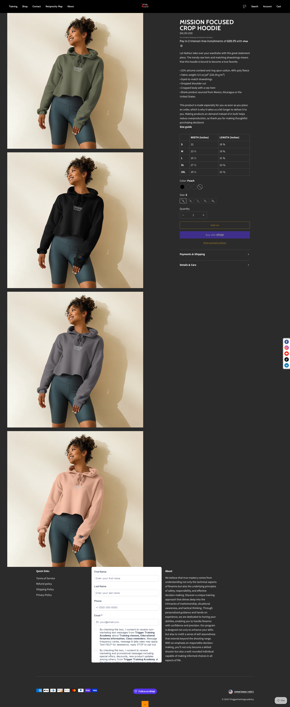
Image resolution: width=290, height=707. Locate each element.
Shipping (192, 37)
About (70, 6)
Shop (25, 6)
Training (13, 6)
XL (206, 201)
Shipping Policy (45, 589)
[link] (244, 6)
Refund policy (44, 583)
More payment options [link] (214, 242)
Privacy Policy (44, 595)
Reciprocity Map (54, 6)
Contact (36, 6)
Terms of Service (45, 578)
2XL (213, 201)
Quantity (185, 208)
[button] (255, 6)
